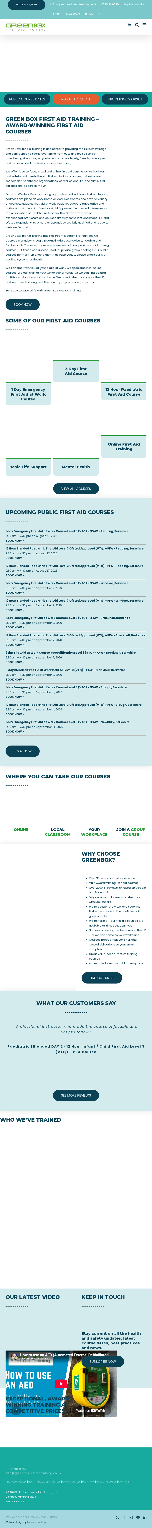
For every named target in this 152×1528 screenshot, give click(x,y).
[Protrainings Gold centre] (130, 1426)
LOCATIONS (88, 1481)
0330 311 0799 (16, 1469)
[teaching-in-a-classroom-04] (130, 792)
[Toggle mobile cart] (129, 25)
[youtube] (138, 1517)
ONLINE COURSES (71, 1481)
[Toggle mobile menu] (144, 25)
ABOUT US (111, 1481)
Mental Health (76, 467)
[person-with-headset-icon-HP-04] (94, 792)
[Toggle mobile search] (137, 25)
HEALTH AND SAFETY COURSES (44, 1481)
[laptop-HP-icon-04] (21, 792)
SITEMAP (54, 1517)
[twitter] (117, 1517)
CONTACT (123, 1481)
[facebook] (124, 1517)
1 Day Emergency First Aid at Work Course (28, 394)
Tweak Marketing (36, 1522)
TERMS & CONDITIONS (17, 1517)
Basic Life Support (28, 467)
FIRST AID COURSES (16, 1481)
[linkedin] (144, 1517)
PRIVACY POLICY (39, 1517)
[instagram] (131, 1517)
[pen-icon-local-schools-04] (57, 792)
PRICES (100, 1481)
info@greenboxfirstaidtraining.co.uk (33, 1473)
